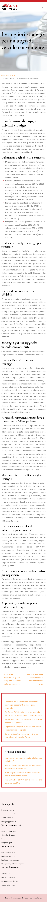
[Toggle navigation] (42, 7)
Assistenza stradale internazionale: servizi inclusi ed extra (34, 679)
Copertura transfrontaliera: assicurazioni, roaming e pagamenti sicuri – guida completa (22, 705)
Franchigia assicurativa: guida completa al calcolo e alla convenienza (12, 679)
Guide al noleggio (10, 75)
